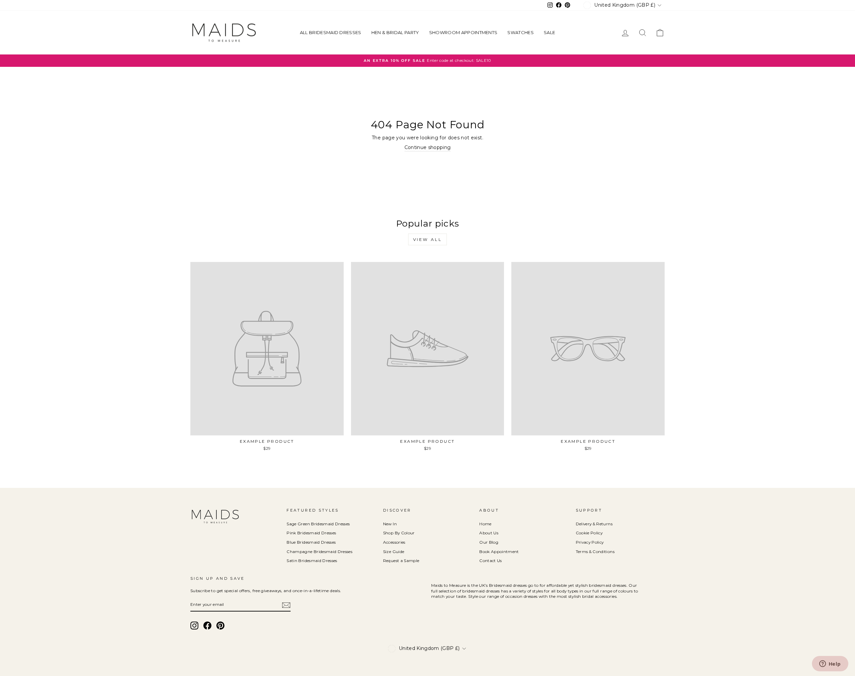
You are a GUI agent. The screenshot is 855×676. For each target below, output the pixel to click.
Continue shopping (427, 147)
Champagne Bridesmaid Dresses (319, 551)
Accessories (394, 542)
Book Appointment (499, 551)
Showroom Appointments (463, 32)
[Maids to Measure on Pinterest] (220, 626)
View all (427, 239)
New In (390, 523)
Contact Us (490, 560)
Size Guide (393, 551)
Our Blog (488, 542)
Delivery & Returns (594, 523)
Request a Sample (401, 560)
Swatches (520, 32)
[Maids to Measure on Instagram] (194, 626)
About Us (488, 532)
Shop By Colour (399, 532)
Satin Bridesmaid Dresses (312, 560)
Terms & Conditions (595, 551)
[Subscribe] (286, 605)
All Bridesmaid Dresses (330, 32)
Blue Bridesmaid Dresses (311, 542)
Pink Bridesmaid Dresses (311, 532)
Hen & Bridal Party (395, 32)
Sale (549, 32)
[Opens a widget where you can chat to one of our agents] (830, 664)
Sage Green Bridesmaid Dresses (318, 523)
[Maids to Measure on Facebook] (207, 626)
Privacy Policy (590, 542)
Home (485, 523)
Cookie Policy (589, 532)
